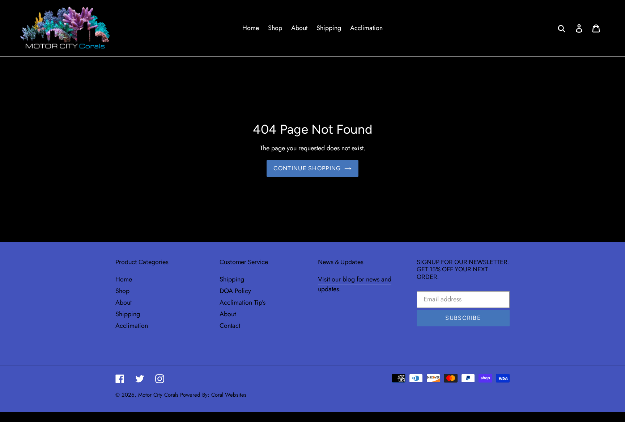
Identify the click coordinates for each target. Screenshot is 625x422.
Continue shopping (307, 168)
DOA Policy (235, 291)
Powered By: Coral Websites (213, 395)
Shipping (127, 314)
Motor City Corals (158, 395)
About (123, 302)
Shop (122, 291)
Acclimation (131, 325)
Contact (230, 325)
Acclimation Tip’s (242, 302)
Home (123, 279)
